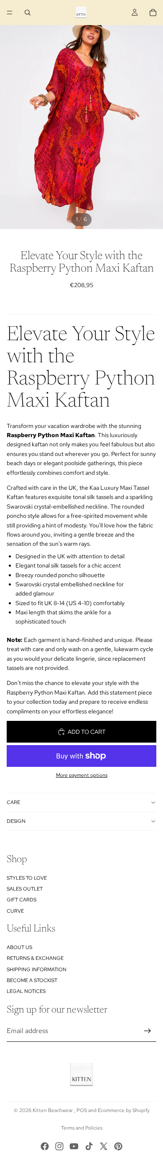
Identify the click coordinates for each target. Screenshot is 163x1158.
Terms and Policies (81, 1128)
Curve (15, 911)
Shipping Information (36, 969)
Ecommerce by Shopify (124, 1110)
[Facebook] (45, 1146)
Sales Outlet (25, 889)
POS (81, 1110)
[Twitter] (104, 1146)
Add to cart (87, 732)
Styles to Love (27, 878)
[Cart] (153, 12)
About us (19, 947)
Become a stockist (32, 980)
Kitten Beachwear (53, 1110)
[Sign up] (147, 1031)
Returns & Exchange (35, 958)
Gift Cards (21, 899)
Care (13, 802)
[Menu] (9, 12)
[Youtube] (74, 1146)
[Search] (27, 12)
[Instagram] (59, 1146)
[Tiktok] (89, 1146)
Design (16, 821)
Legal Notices (26, 991)
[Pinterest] (118, 1146)
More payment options (81, 775)
